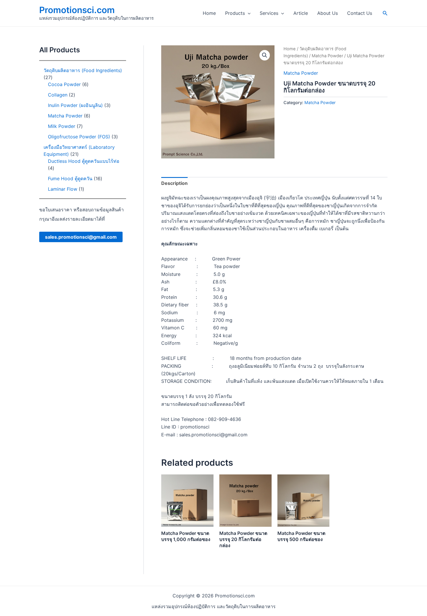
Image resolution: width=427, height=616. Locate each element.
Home (209, 13)
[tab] (174, 183)
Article (300, 13)
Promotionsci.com (77, 10)
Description (174, 183)
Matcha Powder (327, 55)
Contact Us (359, 13)
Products (235, 13)
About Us (327, 13)
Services (269, 13)
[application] (248, 13)
